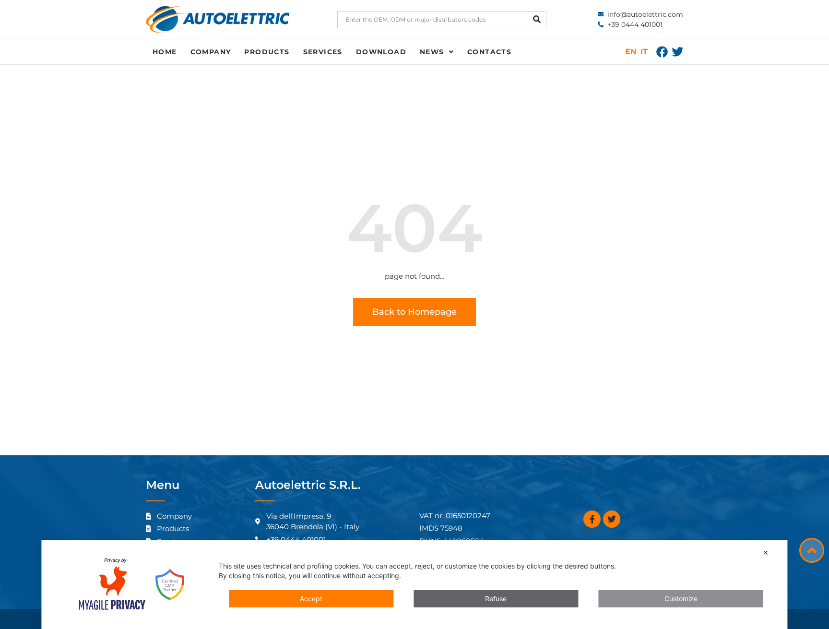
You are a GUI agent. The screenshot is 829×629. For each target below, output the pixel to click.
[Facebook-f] (592, 519)
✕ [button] (766, 552)
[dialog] (414, 584)
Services (323, 51)
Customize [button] (681, 598)
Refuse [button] (496, 598)
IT (644, 51)
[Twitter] (677, 52)
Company (210, 51)
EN (631, 51)
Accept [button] (311, 598)
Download (381, 51)
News (432, 51)
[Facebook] (662, 52)
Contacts (489, 51)
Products (266, 51)
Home (165, 51)
